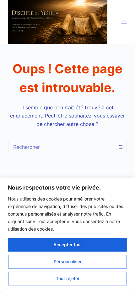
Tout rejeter (67, 278)
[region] (67, 234)
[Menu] (124, 22)
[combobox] (61, 147)
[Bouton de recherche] (121, 147)
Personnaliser (68, 261)
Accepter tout (67, 244)
